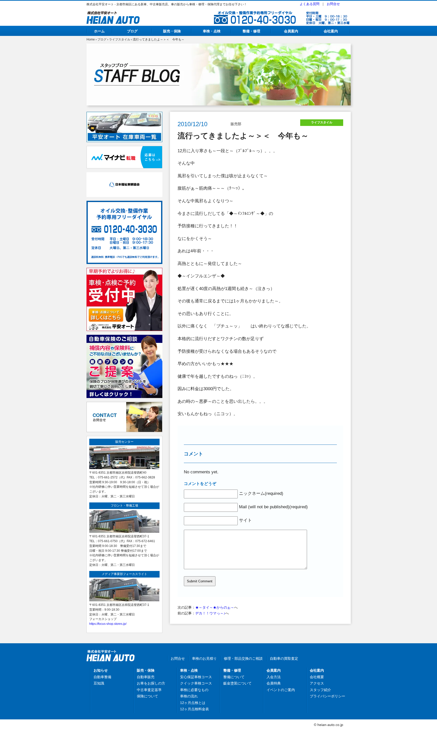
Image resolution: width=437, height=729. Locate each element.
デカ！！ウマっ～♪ (210, 613)
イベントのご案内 (281, 690)
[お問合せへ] (124, 405)
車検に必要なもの (194, 690)
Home (90, 39)
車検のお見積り (204, 658)
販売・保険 (172, 31)
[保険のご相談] (124, 338)
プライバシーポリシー (327, 696)
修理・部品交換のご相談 (243, 658)
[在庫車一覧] (124, 115)
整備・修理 (251, 31)
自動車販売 (146, 677)
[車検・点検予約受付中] (124, 271)
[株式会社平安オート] (113, 14)
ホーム (99, 31)
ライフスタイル (119, 39)
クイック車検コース (196, 683)
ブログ (132, 31)
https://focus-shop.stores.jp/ (107, 623)
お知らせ (101, 670)
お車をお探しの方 (151, 683)
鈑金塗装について (237, 683)
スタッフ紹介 (320, 690)
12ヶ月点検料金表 (194, 709)
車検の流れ (189, 696)
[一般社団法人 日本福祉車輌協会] (124, 175)
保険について (147, 696)
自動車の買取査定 (284, 658)
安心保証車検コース (196, 677)
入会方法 (274, 677)
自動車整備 (102, 677)
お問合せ (333, 4)
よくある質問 (309, 4)
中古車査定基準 (149, 690)
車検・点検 (212, 31)
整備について (234, 677)
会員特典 (274, 683)
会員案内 (291, 31)
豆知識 (99, 683)
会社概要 (317, 677)
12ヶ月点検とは (192, 703)
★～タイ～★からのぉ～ (214, 607)
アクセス (317, 683)
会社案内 (331, 31)
